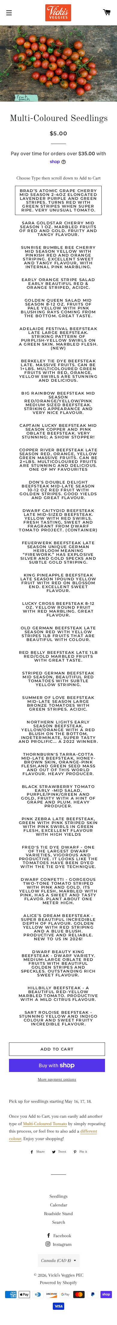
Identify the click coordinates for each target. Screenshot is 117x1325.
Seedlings (59, 1196)
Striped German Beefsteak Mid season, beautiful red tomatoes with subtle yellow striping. (58, 679)
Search (58, 1222)
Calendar (58, 1205)
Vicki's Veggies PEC (65, 1275)
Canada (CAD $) (56, 1260)
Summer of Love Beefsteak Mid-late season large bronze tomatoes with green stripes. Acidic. (58, 703)
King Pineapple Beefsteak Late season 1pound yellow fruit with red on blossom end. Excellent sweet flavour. (58, 583)
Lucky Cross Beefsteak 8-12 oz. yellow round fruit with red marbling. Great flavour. (58, 609)
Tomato (59, 1123)
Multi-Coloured (37, 1123)
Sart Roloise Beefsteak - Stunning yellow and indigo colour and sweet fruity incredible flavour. (58, 1018)
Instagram (62, 1244)
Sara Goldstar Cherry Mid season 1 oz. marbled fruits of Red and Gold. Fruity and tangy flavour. (58, 228)
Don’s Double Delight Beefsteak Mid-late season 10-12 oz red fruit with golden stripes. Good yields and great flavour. (58, 490)
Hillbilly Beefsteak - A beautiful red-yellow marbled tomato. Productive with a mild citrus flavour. (58, 993)
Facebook (61, 1235)
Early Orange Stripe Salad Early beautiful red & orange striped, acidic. (58, 283)
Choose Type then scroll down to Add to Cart (58, 178)
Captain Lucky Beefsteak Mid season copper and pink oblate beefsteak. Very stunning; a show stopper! (58, 431)
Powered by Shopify (58, 1282)
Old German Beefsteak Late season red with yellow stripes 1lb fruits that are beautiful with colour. (58, 633)
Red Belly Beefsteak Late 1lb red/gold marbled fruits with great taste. (58, 656)
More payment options (57, 1079)
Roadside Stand (58, 1213)
